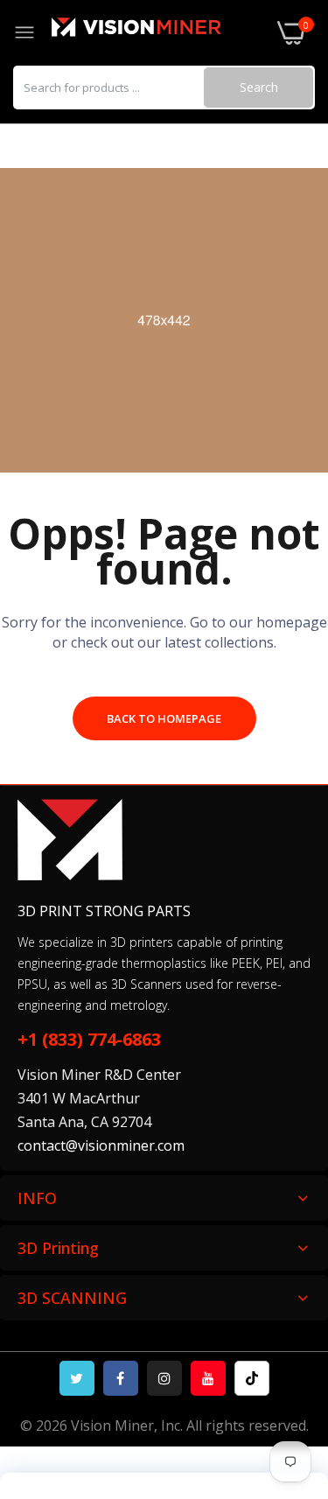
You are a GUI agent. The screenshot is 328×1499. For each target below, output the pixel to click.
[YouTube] (208, 1378)
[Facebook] (120, 1378)
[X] (76, 1378)
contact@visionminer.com (101, 1145)
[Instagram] (164, 1378)
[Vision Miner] (157, 33)
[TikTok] (251, 1378)
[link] (293, 1354)
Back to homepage (164, 718)
